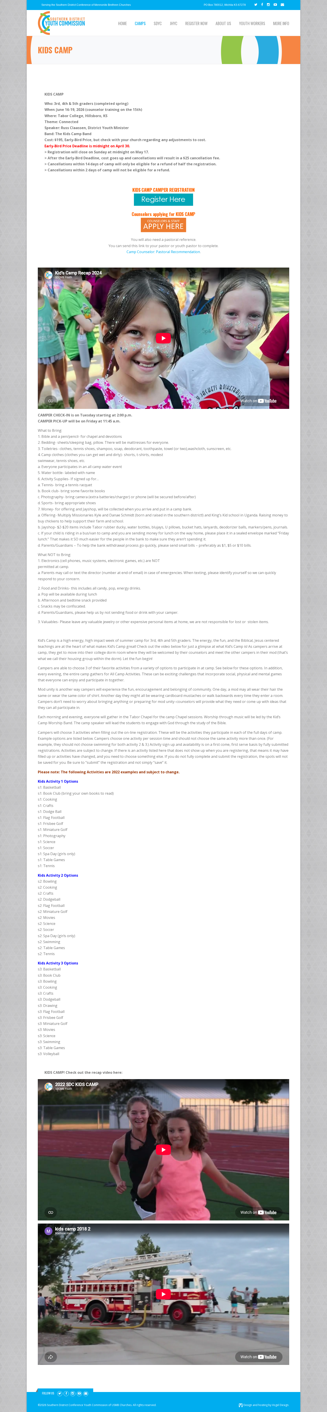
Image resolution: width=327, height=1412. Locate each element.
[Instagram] (268, 4)
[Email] (282, 4)
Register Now (196, 23)
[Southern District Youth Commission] (61, 22)
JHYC (173, 23)
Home (122, 23)
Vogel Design (280, 1405)
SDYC (158, 23)
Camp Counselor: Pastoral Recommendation (163, 251)
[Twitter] (255, 4)
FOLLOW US (48, 1393)
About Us (223, 23)
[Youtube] (275, 4)
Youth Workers (252, 23)
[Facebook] (262, 4)
